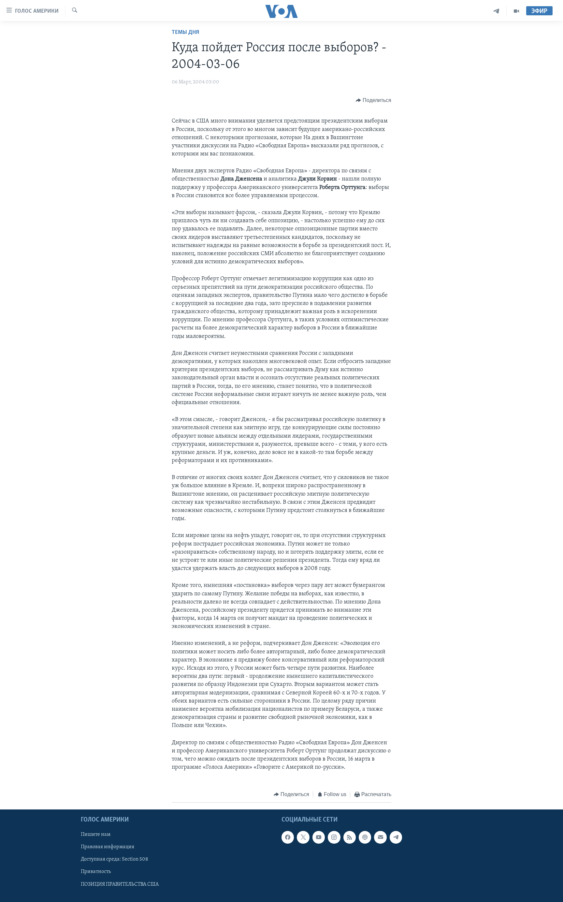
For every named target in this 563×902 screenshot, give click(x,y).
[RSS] (349, 837)
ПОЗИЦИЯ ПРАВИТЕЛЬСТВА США (120, 884)
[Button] (373, 100)
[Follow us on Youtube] (318, 837)
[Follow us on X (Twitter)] (303, 837)
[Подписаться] (380, 837)
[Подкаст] (365, 837)
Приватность (96, 871)
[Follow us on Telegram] (396, 837)
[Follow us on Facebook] (288, 837)
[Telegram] (496, 11)
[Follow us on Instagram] (334, 837)
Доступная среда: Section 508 (114, 859)
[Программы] (516, 11)
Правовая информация (107, 847)
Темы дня (185, 33)
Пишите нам (95, 834)
